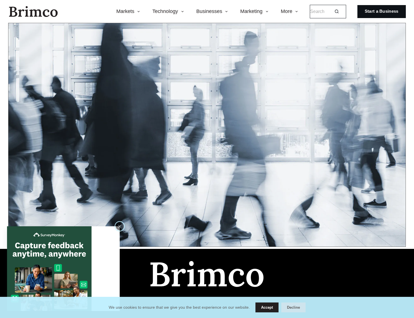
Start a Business (382, 11)
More (286, 11)
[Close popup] (120, 226)
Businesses (209, 11)
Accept (267, 307)
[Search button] (337, 11)
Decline (293, 307)
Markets (125, 11)
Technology (165, 11)
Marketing (251, 11)
